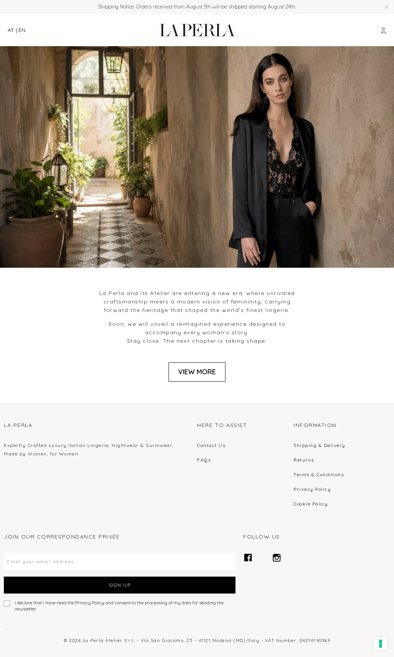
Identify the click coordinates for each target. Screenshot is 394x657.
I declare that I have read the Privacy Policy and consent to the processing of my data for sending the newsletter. (119, 606)
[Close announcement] (386, 7)
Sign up (120, 585)
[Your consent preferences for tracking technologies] (380, 643)
